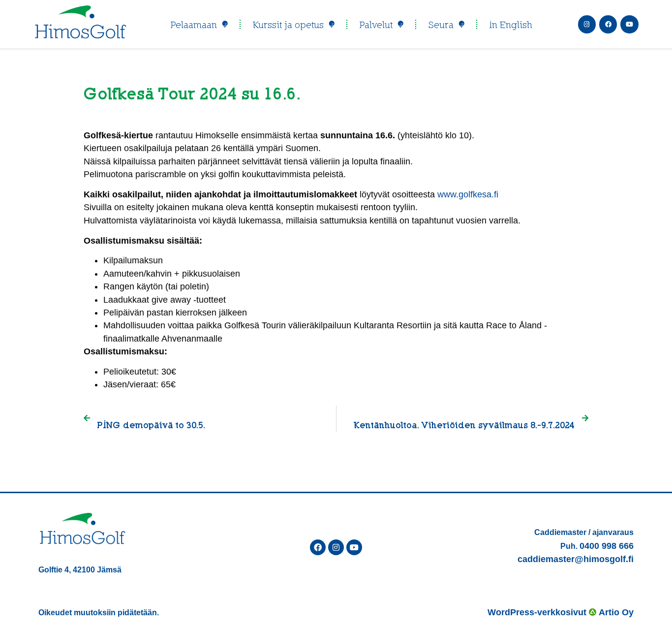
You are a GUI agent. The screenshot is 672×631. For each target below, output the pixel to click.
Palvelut (376, 24)
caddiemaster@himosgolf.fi (576, 559)
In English (510, 24)
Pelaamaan (194, 24)
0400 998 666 (607, 546)
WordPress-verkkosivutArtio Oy (561, 612)
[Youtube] (629, 24)
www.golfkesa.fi (467, 194)
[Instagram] (587, 24)
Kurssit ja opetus (288, 24)
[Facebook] (608, 24)
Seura (441, 24)
